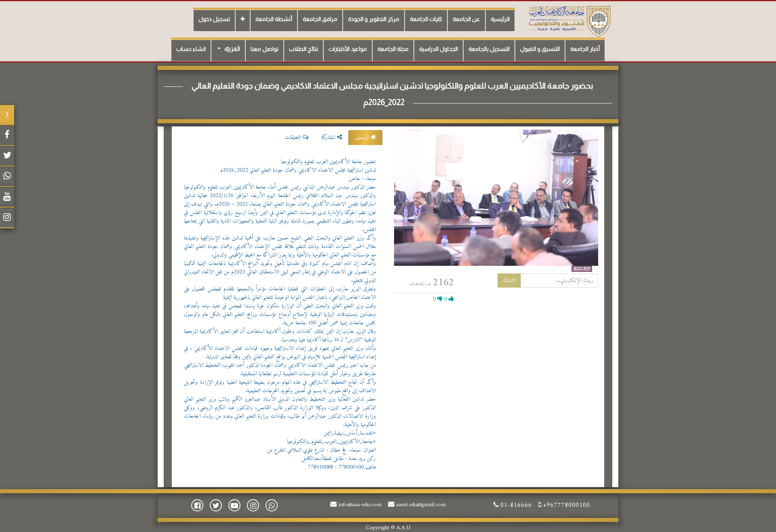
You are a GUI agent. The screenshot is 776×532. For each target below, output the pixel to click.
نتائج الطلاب (303, 49)
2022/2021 (581, 268)
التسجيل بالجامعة (489, 49)
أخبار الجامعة (585, 49)
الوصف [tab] (363, 137)
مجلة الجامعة (393, 49)
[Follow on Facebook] (7, 136)
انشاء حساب (191, 49)
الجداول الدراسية (438, 49)
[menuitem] (500, 20)
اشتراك (509, 280)
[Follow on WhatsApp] (7, 177)
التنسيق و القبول (540, 49)
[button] (243, 20)
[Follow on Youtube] (7, 197)
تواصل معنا (264, 49)
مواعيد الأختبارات (348, 49)
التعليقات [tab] (294, 137)
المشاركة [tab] (329, 137)
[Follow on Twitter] (7, 156)
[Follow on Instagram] (7, 218)
